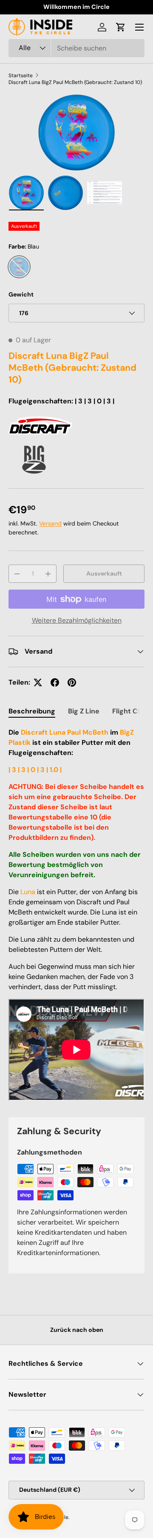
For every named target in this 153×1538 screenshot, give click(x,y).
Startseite (20, 75)
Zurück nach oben (76, 1330)
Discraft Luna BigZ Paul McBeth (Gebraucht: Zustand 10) (75, 82)
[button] (120, 27)
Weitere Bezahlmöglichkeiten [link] (77, 620)
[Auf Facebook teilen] (54, 682)
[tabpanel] (76, 915)
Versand (50, 523)
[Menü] (139, 27)
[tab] (31, 711)
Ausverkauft (104, 573)
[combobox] (76, 48)
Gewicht (21, 294)
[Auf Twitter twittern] (37, 682)
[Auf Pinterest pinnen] (71, 682)
